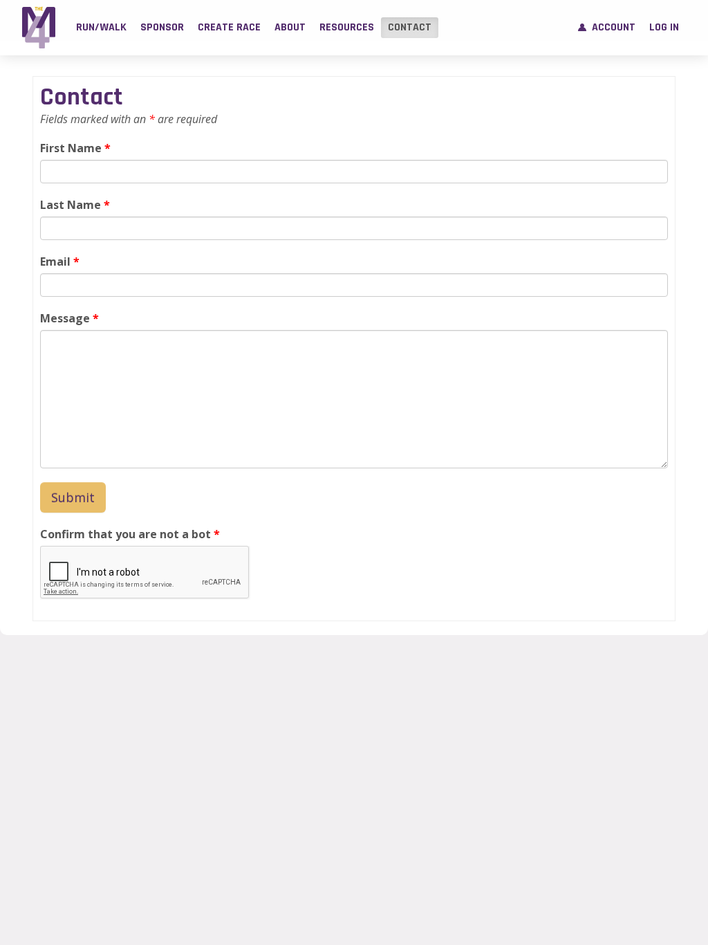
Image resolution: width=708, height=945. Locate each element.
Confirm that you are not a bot (130, 534)
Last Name (75, 204)
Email (60, 261)
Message (69, 318)
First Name (75, 148)
